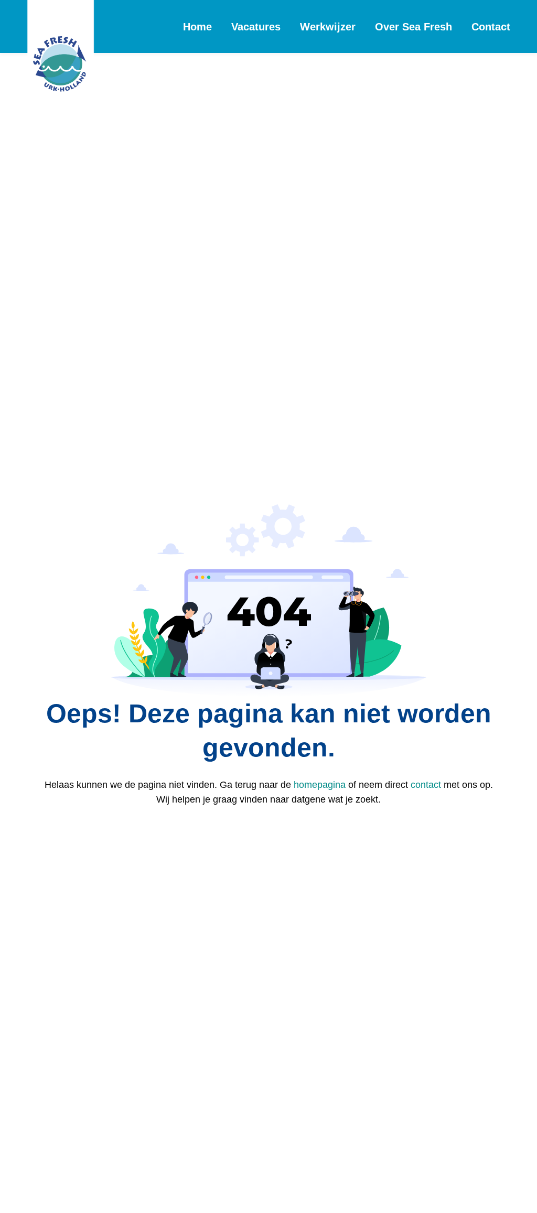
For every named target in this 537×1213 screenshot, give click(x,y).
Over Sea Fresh (413, 27)
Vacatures (256, 27)
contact (426, 784)
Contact (490, 27)
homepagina (320, 784)
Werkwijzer (328, 27)
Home (197, 27)
